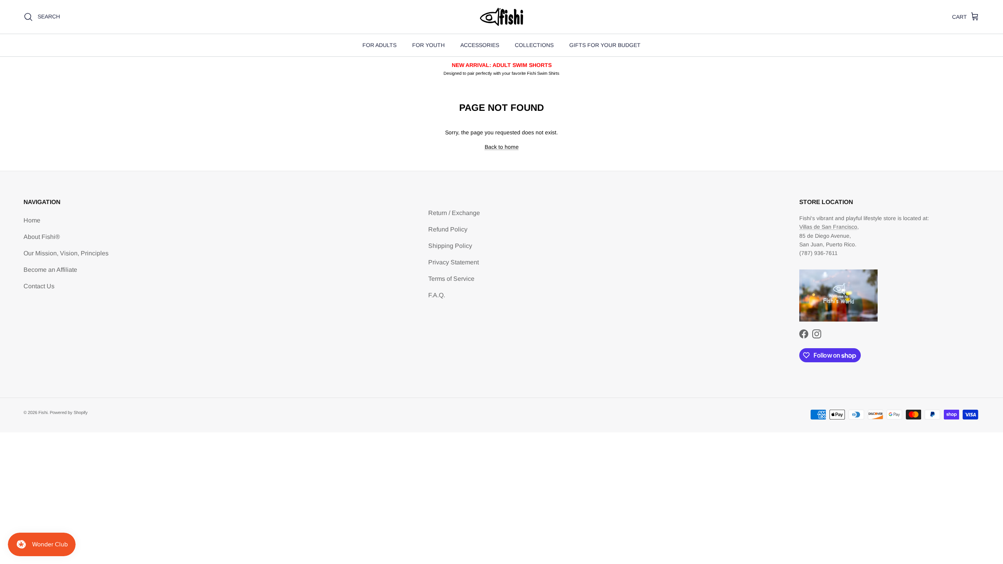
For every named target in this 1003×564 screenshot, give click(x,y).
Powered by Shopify (69, 412)
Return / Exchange (454, 213)
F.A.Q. (436, 295)
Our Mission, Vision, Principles (66, 253)
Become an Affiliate (50, 269)
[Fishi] (501, 17)
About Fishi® (42, 236)
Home (32, 220)
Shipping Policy (450, 245)
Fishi (42, 412)
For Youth (428, 45)
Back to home (502, 147)
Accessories (479, 45)
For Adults (379, 45)
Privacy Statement (453, 262)
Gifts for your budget (605, 45)
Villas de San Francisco (828, 227)
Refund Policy (447, 229)
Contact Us (39, 286)
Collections (534, 45)
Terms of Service (451, 278)
